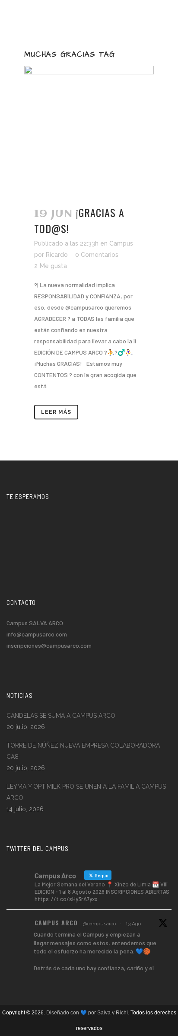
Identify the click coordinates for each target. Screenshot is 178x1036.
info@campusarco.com (36, 634)
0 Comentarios (96, 254)
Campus (121, 243)
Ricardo (57, 254)
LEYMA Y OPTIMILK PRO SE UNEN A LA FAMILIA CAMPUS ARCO (86, 792)
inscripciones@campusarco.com (49, 645)
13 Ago (133, 924)
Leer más (56, 412)
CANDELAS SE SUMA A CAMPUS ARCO (60, 715)
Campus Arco (56, 922)
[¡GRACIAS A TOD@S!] (89, 130)
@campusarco (99, 924)
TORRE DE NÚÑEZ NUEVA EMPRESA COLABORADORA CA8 (83, 751)
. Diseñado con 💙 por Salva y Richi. (87, 1013)
